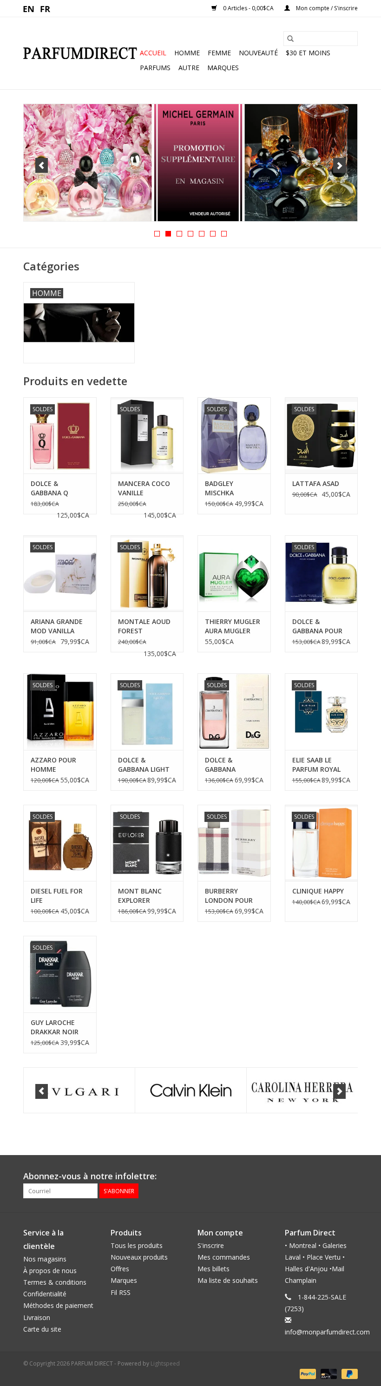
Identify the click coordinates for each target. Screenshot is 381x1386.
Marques (223, 67)
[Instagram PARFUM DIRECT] (350, 1176)
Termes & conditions (54, 1282)
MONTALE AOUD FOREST (144, 626)
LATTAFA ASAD (315, 483)
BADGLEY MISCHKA (219, 488)
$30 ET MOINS (308, 52)
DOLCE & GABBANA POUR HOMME (317, 626)
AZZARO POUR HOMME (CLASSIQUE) (53, 764)
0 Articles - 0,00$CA (248, 8)
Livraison (36, 1317)
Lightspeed (165, 1363)
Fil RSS (121, 1292)
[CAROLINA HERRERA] (190, 1090)
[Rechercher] (290, 38)
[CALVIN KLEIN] (79, 1090)
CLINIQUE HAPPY (318, 891)
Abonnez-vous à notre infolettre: (90, 1176)
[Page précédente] (41, 165)
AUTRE (188, 67)
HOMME (187, 52)
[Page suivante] (339, 165)
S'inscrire (210, 1245)
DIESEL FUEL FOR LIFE (57, 896)
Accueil (153, 52)
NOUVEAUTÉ (258, 52)
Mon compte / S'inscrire (326, 8)
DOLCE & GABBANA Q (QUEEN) (49, 488)
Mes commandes (223, 1257)
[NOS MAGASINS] (190, 162)
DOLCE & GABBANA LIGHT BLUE (144, 764)
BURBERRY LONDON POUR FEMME (229, 896)
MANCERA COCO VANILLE (144, 488)
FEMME (219, 52)
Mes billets (213, 1268)
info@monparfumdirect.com (327, 1331)
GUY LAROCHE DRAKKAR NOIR (55, 1027)
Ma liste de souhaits (227, 1280)
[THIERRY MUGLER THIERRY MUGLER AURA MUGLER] (234, 573)
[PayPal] (306, 1373)
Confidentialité (44, 1293)
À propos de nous (50, 1270)
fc (45, 8)
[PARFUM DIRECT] (80, 53)
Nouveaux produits (139, 1257)
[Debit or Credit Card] (327, 1373)
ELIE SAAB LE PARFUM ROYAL (316, 764)
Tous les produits (137, 1245)
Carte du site (42, 1329)
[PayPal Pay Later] (348, 1373)
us (29, 8)
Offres (120, 1268)
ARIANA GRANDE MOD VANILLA (57, 626)
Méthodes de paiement (58, 1305)
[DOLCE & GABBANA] (302, 1090)
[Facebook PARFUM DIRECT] (333, 1176)
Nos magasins (44, 1259)
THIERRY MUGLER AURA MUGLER (232, 626)
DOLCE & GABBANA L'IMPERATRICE (228, 764)
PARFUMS (155, 67)
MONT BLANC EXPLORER (140, 896)
